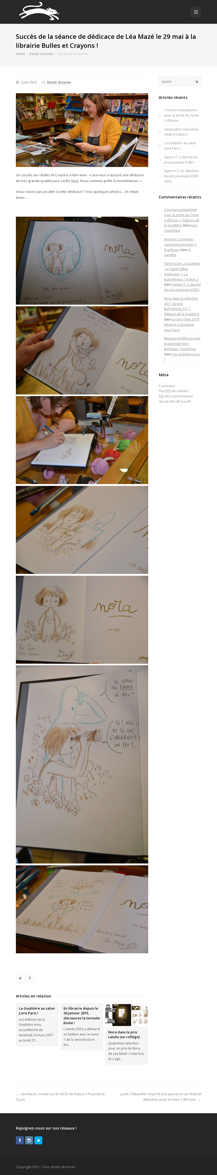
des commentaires (176, 396)
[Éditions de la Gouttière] (39, 11)
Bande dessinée (59, 82)
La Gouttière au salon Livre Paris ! (37, 1010)
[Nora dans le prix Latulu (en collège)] (126, 1015)
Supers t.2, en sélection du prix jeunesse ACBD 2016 (181, 176)
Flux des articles (173, 391)
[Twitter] (38, 1140)
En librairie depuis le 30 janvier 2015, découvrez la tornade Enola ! (82, 1015)
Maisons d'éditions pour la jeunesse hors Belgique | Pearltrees (182, 343)
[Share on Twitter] (20, 978)
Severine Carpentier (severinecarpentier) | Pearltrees (180, 244)
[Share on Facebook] (30, 978)
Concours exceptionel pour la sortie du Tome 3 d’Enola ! (181, 115)
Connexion (167, 386)
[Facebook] (20, 1140)
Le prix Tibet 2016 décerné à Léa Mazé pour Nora (181, 324)
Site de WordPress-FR (175, 401)
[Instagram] (29, 1140)
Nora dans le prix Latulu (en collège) (124, 1034)
